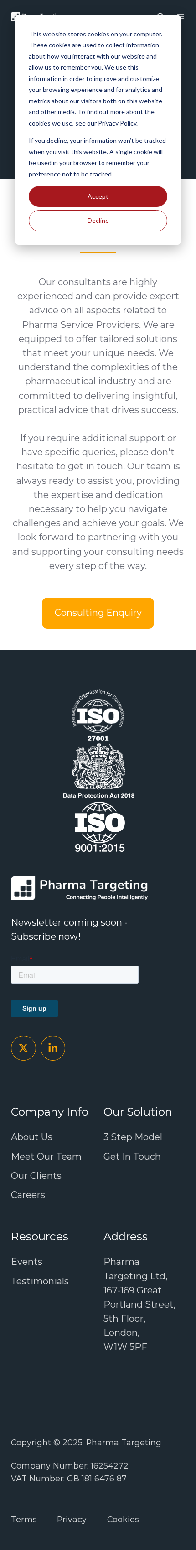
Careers (28, 1194)
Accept (98, 196)
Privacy (72, 1519)
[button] (180, 16)
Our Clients (36, 1175)
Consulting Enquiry (98, 612)
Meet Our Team (46, 1156)
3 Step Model (132, 1137)
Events (26, 1261)
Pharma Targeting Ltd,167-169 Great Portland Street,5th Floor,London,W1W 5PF (139, 1304)
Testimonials (40, 1281)
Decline (98, 220)
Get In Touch (132, 1156)
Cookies (123, 1519)
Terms (24, 1519)
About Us (31, 1137)
